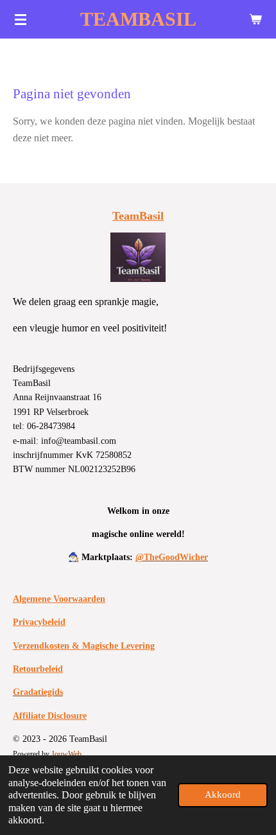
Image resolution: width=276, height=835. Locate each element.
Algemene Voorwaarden (59, 599)
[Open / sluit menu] (20, 19)
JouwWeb (66, 754)
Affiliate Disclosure (50, 716)
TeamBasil (138, 215)
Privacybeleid (39, 622)
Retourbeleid (38, 669)
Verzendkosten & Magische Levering (84, 646)
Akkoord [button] (223, 794)
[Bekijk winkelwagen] (255, 19)
